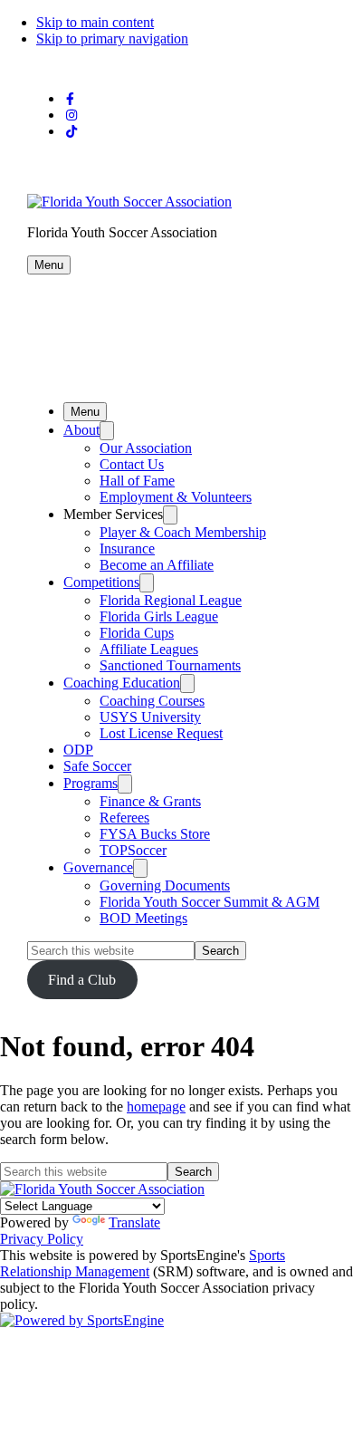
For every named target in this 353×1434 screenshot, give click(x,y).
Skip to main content (95, 22)
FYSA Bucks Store (155, 834)
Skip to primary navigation (112, 38)
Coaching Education (121, 682)
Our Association (146, 448)
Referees (124, 817)
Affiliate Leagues (149, 649)
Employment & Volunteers (176, 497)
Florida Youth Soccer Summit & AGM (210, 901)
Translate (134, 1222)
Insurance (127, 548)
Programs (90, 783)
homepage (156, 1106)
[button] (49, 264)
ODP (78, 749)
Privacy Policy (41, 1238)
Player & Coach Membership (183, 532)
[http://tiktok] (71, 132)
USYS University (150, 717)
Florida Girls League (159, 616)
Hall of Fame (137, 480)
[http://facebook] (70, 99)
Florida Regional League (171, 600)
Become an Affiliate (157, 565)
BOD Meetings (143, 918)
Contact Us (132, 464)
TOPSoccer (133, 850)
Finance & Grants (150, 801)
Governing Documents (165, 885)
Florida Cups (137, 632)
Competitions (101, 582)
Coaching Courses (152, 700)
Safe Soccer (97, 766)
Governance (98, 867)
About (81, 430)
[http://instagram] (71, 115)
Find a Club (82, 979)
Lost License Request (161, 733)
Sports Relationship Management (142, 1263)
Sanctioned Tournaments (170, 665)
